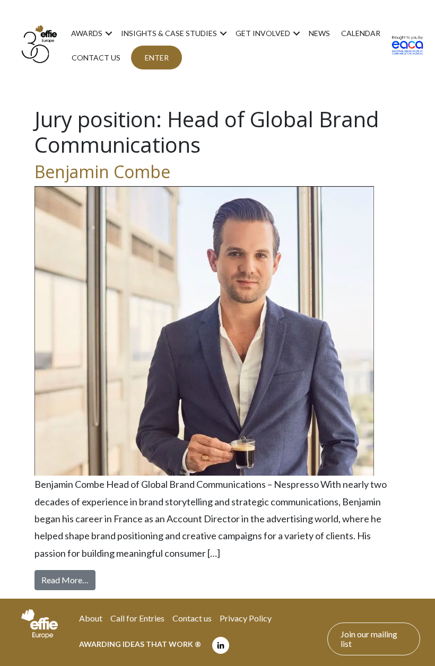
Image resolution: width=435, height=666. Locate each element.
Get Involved (263, 33)
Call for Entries (137, 618)
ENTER (157, 57)
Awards (86, 33)
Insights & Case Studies (169, 33)
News (319, 33)
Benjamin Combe (102, 171)
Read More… (68, 579)
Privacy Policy (246, 618)
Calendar (360, 33)
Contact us (96, 57)
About (90, 618)
